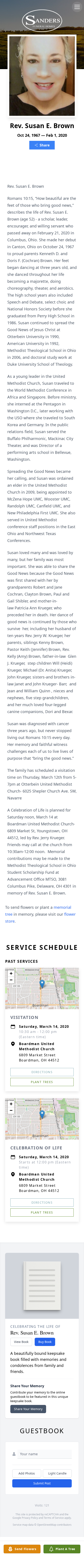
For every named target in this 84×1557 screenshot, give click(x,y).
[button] (42, 984)
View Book (21, 1342)
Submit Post (42, 1483)
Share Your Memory (28, 1409)
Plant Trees (42, 1082)
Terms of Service (54, 1518)
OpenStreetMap (46, 1525)
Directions (42, 1072)
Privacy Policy (30, 1518)
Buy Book (44, 1342)
